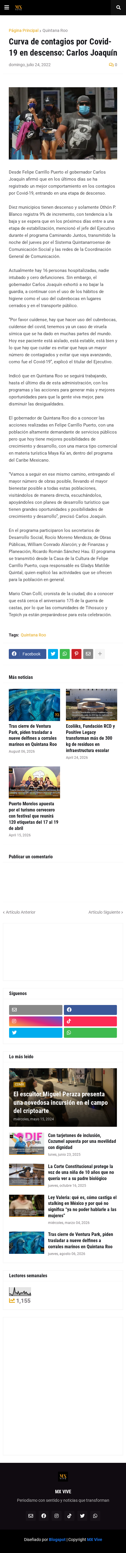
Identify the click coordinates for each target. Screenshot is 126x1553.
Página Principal (23, 30)
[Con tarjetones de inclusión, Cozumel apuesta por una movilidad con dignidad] (26, 1144)
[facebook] (90, 1010)
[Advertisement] (35, 951)
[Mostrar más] (100, 654)
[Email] (88, 654)
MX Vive (94, 1539)
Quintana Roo (55, 30)
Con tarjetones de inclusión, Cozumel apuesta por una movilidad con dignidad (82, 1141)
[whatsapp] (90, 1033)
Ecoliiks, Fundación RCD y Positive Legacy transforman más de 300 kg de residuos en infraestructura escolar (90, 738)
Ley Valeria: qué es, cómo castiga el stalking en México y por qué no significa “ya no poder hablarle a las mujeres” (82, 1206)
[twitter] (35, 1033)
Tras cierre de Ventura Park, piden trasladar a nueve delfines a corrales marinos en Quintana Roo (33, 735)
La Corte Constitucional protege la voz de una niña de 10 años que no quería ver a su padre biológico (81, 1173)
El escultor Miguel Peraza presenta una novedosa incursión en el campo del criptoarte (60, 1102)
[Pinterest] (76, 654)
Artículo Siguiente (104, 912)
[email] (35, 1010)
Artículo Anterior (20, 912)
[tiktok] (90, 1021)
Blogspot (57, 1539)
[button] (6, 8)
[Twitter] (53, 654)
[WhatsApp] (65, 654)
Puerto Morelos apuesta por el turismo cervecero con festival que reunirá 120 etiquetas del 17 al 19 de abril (33, 816)
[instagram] (35, 1021)
